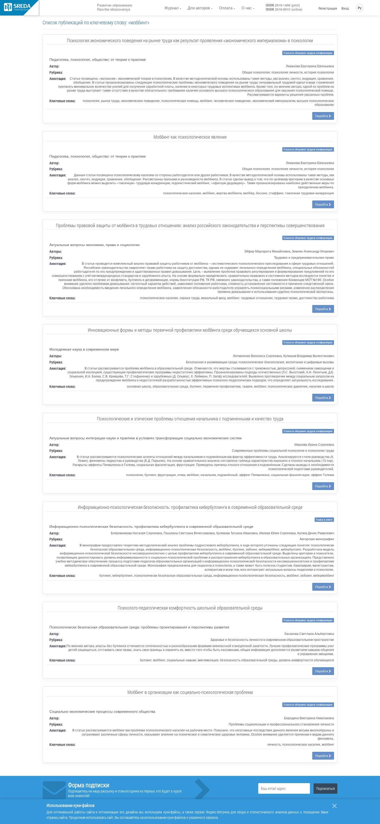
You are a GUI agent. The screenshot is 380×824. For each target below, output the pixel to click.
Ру (359, 7)
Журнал (171, 7)
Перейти (322, 116)
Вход (345, 8)
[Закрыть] (334, 806)
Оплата (225, 7)
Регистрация (327, 8)
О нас (246, 7)
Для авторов (199, 7)
